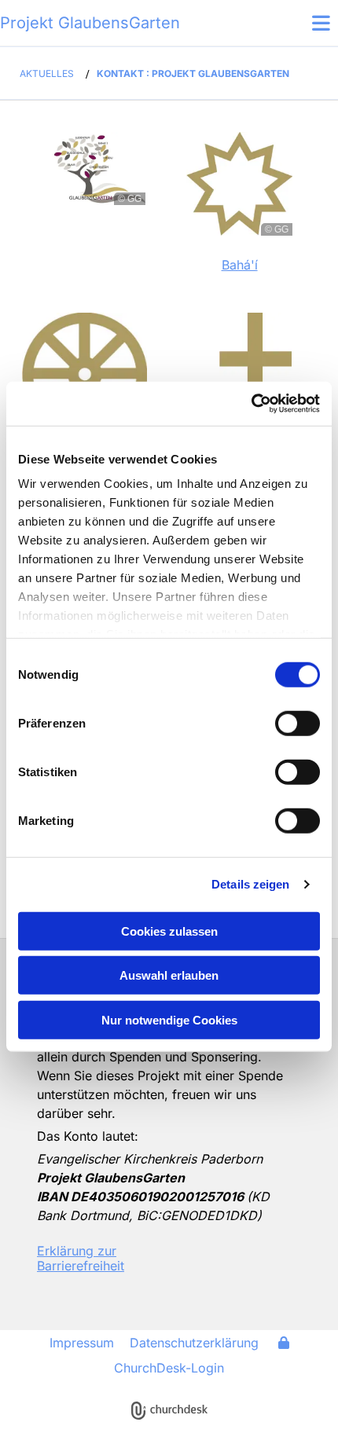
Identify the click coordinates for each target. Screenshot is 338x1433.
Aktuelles (47, 73)
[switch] (297, 722)
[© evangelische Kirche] (241, 1259)
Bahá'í (240, 265)
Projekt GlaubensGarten (90, 22)
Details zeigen (250, 884)
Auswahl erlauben (169, 975)
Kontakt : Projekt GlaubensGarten (193, 73)
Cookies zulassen (169, 930)
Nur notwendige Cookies (169, 1019)
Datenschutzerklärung (194, 1343)
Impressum (82, 1343)
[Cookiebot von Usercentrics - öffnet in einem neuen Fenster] (251, 404)
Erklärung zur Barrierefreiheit (80, 1258)
